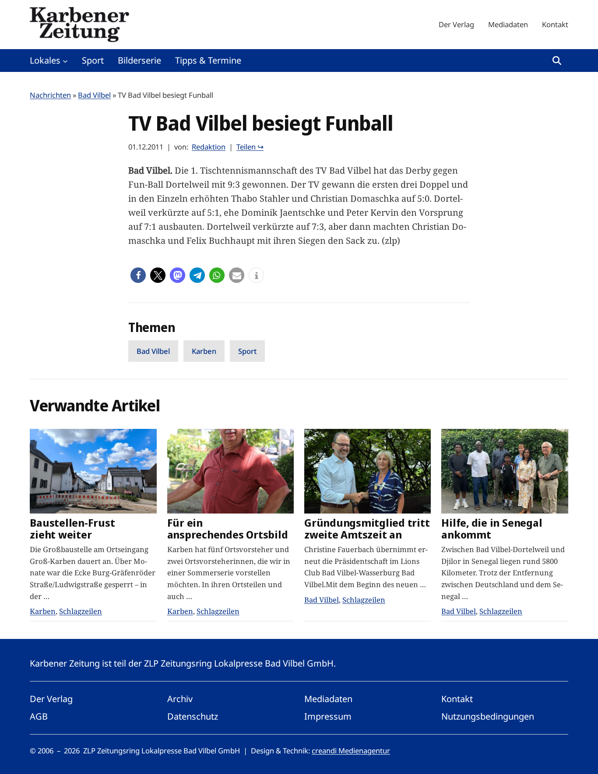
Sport (247, 351)
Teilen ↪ (250, 147)
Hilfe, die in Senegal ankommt (491, 529)
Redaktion (208, 147)
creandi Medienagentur (351, 750)
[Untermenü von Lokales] (65, 60)
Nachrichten (50, 95)
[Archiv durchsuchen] (556, 60)
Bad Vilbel (94, 95)
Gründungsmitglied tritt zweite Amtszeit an (366, 529)
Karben (204, 351)
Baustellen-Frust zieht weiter (72, 529)
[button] (138, 275)
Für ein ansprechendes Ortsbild (227, 529)
